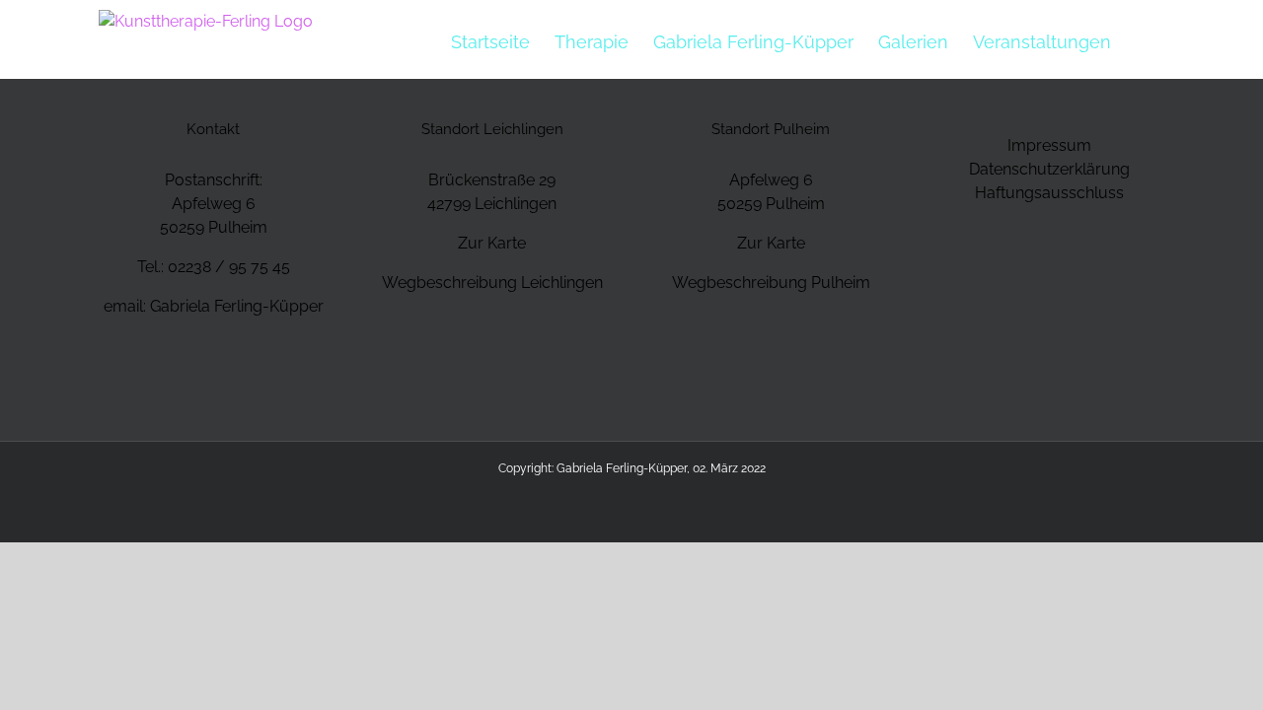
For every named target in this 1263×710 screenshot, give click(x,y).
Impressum (1049, 145)
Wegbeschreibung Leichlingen (492, 282)
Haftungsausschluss (1049, 192)
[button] (1143, 41)
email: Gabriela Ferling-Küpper (214, 306)
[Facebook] (200, 380)
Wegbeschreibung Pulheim (771, 282)
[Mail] (227, 380)
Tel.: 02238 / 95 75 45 (213, 266)
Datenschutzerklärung (1049, 169)
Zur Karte (492, 243)
